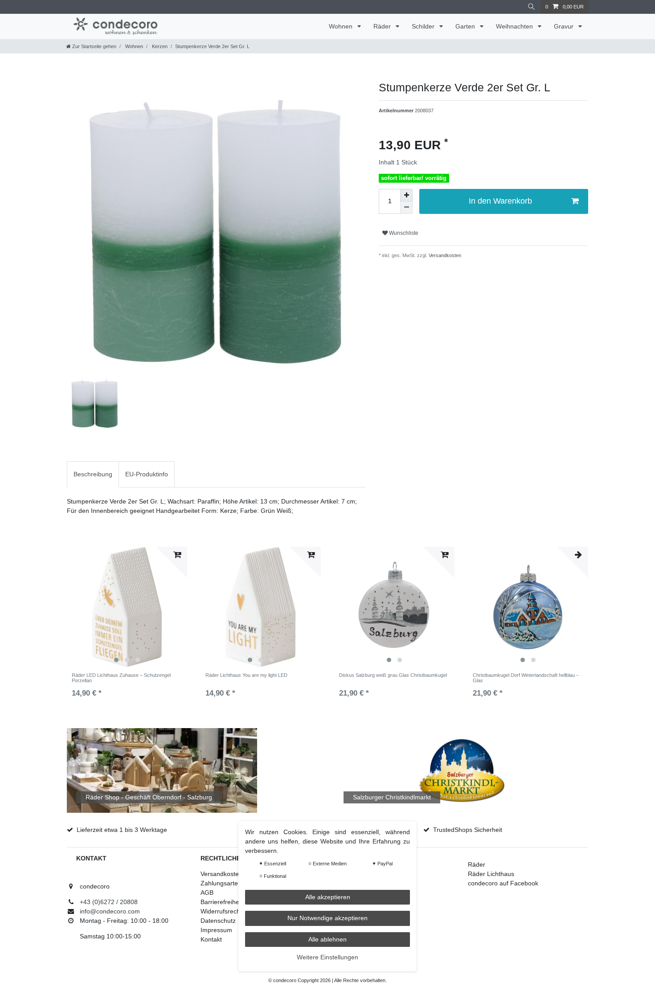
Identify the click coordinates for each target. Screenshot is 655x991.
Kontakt (211, 939)
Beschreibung (93, 474)
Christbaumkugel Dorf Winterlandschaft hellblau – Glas (526, 677)
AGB (207, 892)
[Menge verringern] (406, 207)
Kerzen (159, 46)
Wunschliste (403, 233)
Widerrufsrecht (221, 911)
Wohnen (341, 26)
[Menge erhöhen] (406, 195)
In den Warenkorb (500, 201)
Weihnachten (515, 26)
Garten (466, 26)
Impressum (216, 930)
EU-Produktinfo (146, 474)
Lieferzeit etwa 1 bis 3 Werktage (122, 829)
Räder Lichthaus (491, 873)
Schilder (424, 26)
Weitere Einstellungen (327, 957)
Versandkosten (444, 255)
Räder (383, 26)
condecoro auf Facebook (503, 883)
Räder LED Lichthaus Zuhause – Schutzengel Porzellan (121, 677)
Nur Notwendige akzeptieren (327, 917)
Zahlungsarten (221, 883)
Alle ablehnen (327, 939)
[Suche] (531, 7)
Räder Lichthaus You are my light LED (246, 675)
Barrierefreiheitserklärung (236, 901)
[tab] (93, 474)
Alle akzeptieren (327, 897)
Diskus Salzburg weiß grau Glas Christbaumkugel (393, 675)
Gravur (564, 26)
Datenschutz (218, 920)
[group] (127, 607)
